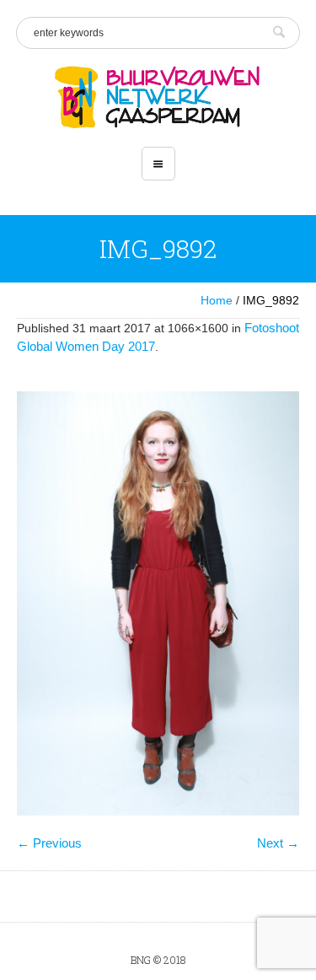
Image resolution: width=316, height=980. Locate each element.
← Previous (49, 843)
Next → (278, 843)
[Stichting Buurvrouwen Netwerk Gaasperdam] (158, 98)
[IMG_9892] (158, 603)
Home (217, 300)
